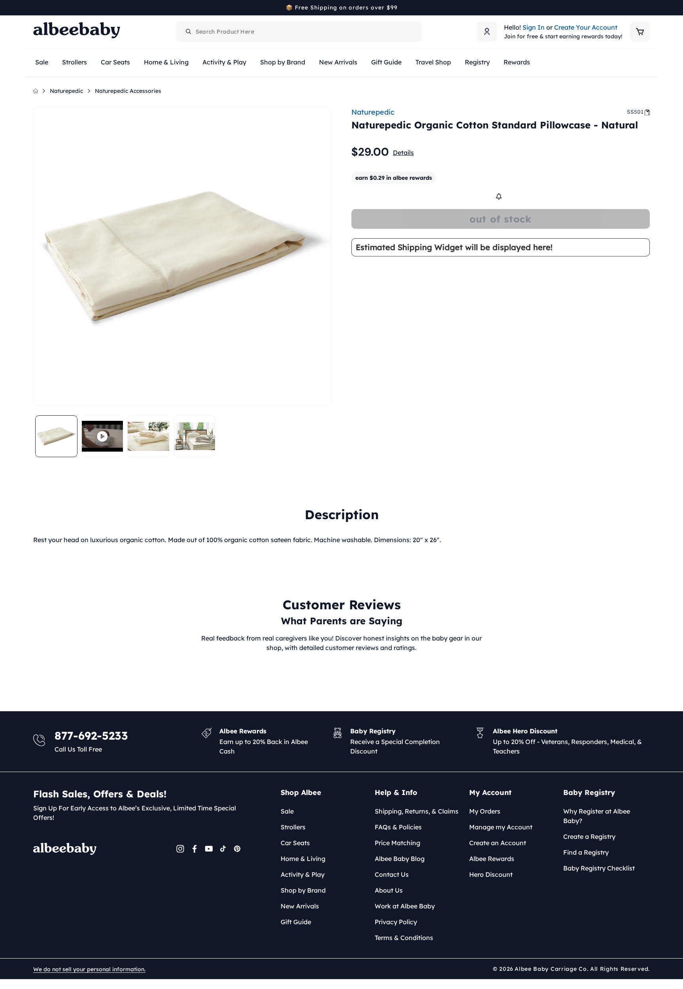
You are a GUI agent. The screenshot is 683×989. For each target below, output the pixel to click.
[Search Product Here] (188, 31)
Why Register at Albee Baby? (596, 816)
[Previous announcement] (36, 7)
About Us (389, 890)
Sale (287, 811)
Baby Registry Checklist (599, 868)
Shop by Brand (303, 890)
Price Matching (397, 843)
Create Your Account (585, 27)
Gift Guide (296, 922)
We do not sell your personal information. (89, 969)
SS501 (635, 111)
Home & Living (303, 859)
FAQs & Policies (398, 827)
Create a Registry (589, 836)
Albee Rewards (491, 859)
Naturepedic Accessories (128, 90)
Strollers (293, 827)
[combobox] (298, 31)
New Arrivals (300, 906)
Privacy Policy (396, 922)
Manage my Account (500, 827)
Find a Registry (586, 852)
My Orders (484, 811)
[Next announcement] (647, 7)
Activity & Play (303, 874)
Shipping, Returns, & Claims (416, 811)
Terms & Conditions (404, 938)
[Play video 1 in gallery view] (102, 436)
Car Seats (295, 843)
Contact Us (392, 874)
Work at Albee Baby (405, 906)
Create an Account (497, 843)
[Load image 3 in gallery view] (195, 436)
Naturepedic (66, 90)
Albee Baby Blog (400, 859)
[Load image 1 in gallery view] (56, 436)
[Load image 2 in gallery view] (148, 436)
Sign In (534, 27)
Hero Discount (491, 874)
